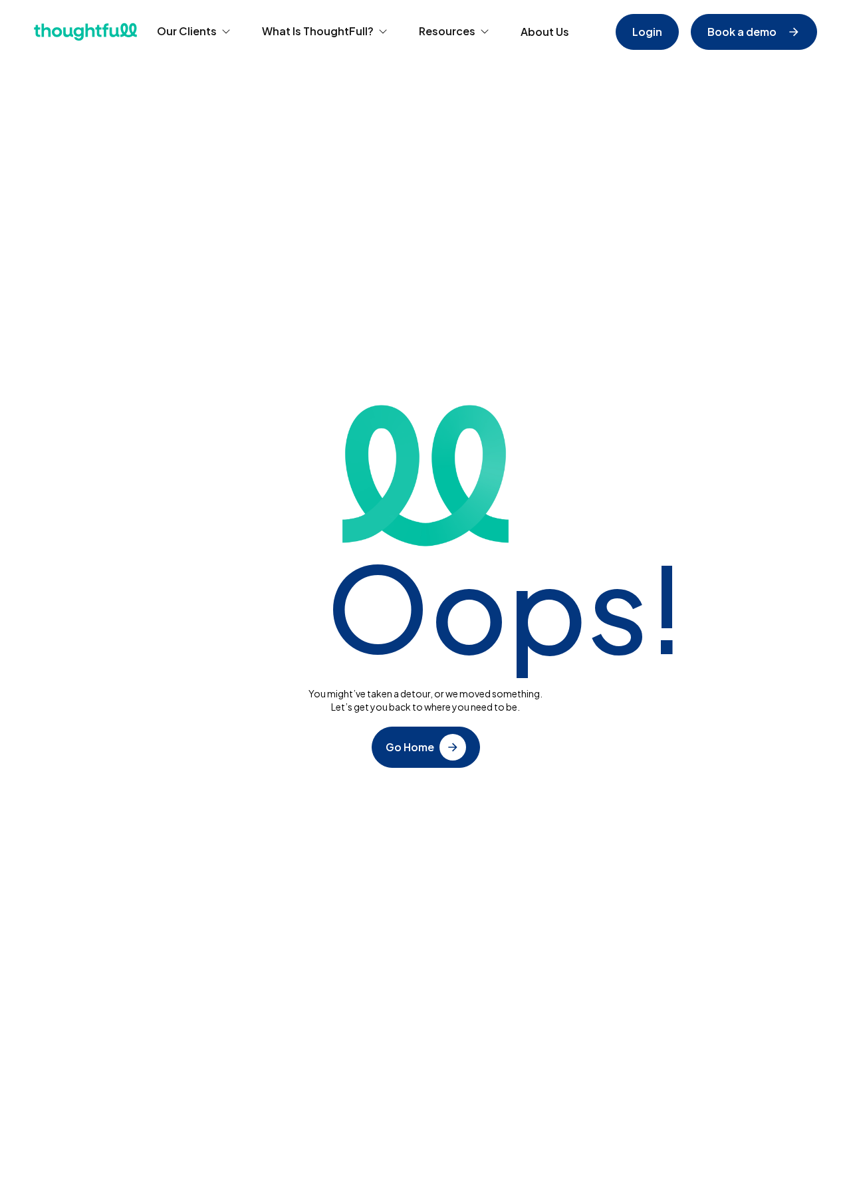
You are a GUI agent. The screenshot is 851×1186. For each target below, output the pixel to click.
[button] (194, 32)
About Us (545, 32)
